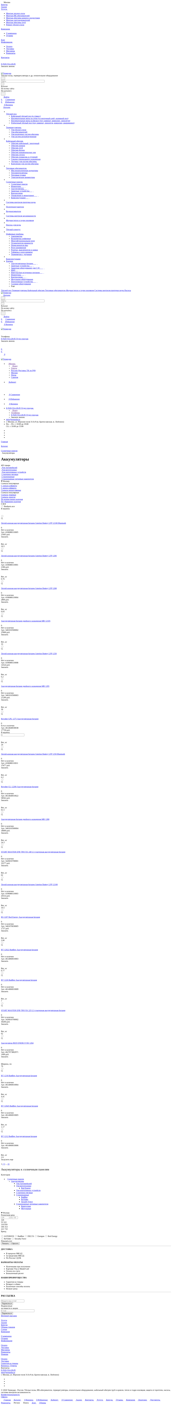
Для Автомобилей (24, 1184)
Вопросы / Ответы (9, 1366)
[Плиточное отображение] (1, 504)
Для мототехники (23, 1186)
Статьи (4, 1329)
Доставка (10, 49)
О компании (11, 33)
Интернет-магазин (9, 1316)
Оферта (4, 1397)
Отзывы (9, 36)
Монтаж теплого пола (15, 13)
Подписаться (7, 1313)
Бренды (4, 1325)
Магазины (10, 51)
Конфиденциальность (10, 1395)
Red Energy (26, 1188)
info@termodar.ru (13, 419)
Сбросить (15, 1243)
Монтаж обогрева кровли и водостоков (23, 18)
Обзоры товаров (8, 1327)
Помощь (4, 1354)
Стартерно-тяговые (24, 1193)
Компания (5, 1332)
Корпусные (26, 1206)
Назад (15, 366)
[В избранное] (2, 511)
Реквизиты (10, 53)
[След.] (1, 1162)
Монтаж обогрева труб (16, 22)
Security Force (27, 1202)
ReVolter (24, 1199)
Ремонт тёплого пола (15, 25)
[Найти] (3, 93)
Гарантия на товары (9, 1363)
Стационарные (22, 1195)
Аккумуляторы (17, 1181)
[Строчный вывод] (3, 504)
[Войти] (2, 347)
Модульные (26, 1208)
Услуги (4, 1320)
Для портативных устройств (28, 1190)
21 (9, 1164)
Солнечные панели (15, 1179)
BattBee (24, 1197)
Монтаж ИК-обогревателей (18, 16)
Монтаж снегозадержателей (18, 20)
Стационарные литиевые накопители (32, 1204)
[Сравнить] (2, 514)
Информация (6, 1341)
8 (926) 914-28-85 (8, 64)
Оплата (9, 46)
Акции (4, 1323)
